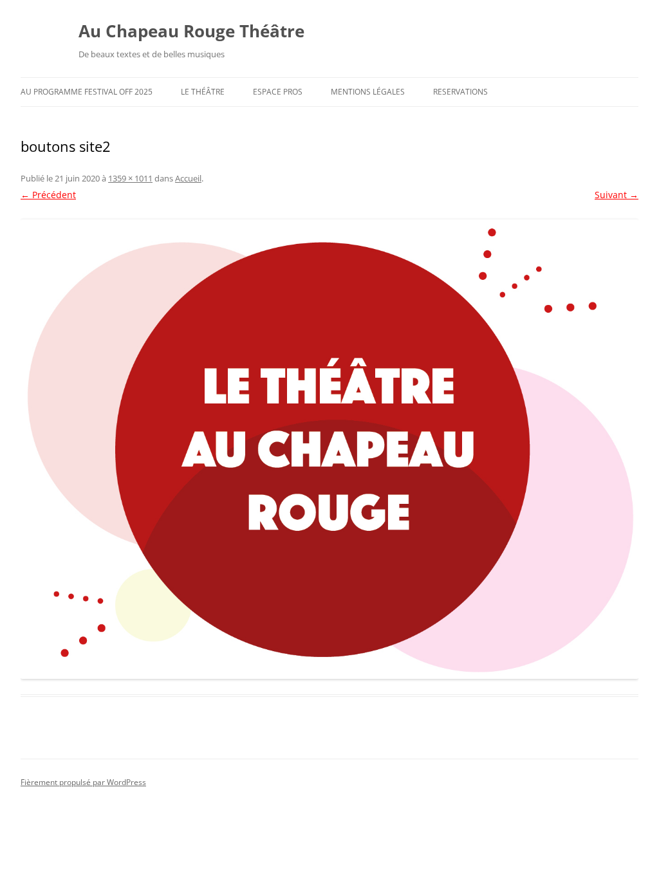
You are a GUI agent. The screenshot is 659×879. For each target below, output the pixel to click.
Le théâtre (203, 91)
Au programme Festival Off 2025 (87, 91)
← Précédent (48, 195)
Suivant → (616, 195)
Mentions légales (368, 91)
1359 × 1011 (130, 178)
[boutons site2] (329, 449)
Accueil (188, 178)
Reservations (460, 91)
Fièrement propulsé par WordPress (83, 782)
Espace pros (277, 91)
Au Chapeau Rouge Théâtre (191, 30)
